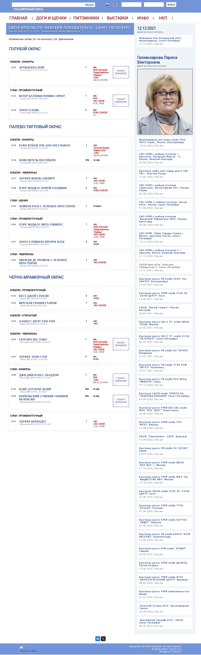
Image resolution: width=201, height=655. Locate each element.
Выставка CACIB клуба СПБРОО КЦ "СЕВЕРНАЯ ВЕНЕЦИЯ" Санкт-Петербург (164, 394)
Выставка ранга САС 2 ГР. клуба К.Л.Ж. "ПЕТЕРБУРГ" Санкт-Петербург (164, 337)
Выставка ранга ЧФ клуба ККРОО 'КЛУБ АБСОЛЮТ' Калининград (164, 535)
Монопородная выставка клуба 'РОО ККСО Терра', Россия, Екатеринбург (162, 141)
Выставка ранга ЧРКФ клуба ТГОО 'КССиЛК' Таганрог (161, 506)
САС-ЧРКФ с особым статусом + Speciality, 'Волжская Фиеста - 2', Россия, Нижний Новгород (160, 157)
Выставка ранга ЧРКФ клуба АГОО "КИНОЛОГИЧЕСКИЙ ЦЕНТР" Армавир (163, 578)
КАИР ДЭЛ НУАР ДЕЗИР (35, 389)
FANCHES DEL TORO (33, 339)
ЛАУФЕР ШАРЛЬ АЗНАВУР (37, 178)
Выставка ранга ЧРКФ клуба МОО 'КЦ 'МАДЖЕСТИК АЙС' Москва (163, 478)
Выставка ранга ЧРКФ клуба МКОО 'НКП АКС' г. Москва (161, 463)
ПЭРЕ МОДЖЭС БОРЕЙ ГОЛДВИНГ (43, 188)
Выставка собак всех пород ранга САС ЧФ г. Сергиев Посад (163, 172)
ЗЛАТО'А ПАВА (29, 110)
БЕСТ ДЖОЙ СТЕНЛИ (34, 296)
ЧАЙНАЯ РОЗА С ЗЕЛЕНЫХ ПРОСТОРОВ (47, 206)
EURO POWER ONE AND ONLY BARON (44, 145)
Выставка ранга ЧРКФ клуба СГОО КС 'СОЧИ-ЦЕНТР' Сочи (163, 294)
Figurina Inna (175, 649)
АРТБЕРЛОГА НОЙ (31, 67)
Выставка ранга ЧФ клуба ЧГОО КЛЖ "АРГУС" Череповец (163, 366)
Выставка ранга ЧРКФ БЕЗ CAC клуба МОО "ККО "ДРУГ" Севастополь (163, 409)
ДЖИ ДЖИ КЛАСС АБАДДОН (39, 375)
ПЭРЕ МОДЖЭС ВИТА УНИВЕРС (41, 224)
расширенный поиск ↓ (29, 9)
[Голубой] (121, 77)
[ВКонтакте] (97, 638)
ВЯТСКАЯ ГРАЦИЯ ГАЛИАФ (38, 303)
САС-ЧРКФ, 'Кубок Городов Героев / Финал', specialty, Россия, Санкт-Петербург (161, 236)
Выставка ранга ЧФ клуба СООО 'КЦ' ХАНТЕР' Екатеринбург (163, 280)
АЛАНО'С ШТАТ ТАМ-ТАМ (37, 321)
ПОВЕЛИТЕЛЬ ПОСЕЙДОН (37, 160)
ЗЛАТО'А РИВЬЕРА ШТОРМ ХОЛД (41, 241)
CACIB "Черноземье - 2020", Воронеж (163, 436)
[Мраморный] (121, 349)
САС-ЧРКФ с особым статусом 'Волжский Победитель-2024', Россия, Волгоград (163, 219)
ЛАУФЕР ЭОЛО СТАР (33, 356)
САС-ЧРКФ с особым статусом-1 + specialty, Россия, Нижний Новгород (162, 251)
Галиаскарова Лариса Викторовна (157, 60)
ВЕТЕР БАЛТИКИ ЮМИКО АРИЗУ (42, 96)
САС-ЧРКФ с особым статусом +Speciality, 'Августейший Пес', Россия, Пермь (164, 188)
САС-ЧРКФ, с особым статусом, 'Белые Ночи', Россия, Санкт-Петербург (163, 203)
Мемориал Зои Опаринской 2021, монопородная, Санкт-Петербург (160, 39)
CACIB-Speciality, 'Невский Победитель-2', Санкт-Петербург (70, 28)
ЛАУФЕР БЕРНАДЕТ (32, 421)
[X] (103, 638)
